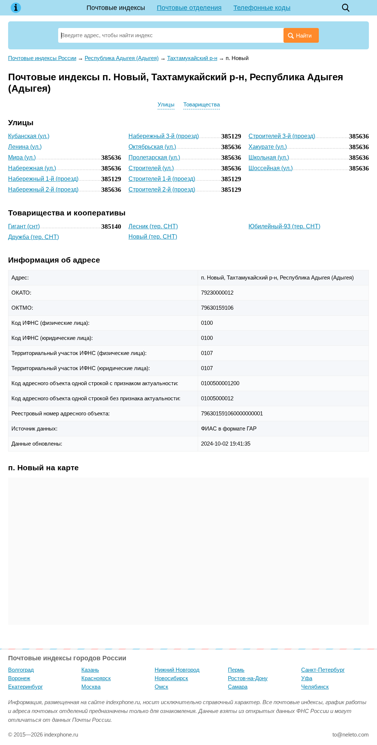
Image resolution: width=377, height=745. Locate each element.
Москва (91, 686)
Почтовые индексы (116, 7)
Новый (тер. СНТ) (152, 236)
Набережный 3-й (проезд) (163, 136)
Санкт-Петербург (323, 670)
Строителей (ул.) (151, 168)
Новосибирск (171, 678)
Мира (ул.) (22, 157)
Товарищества (201, 104)
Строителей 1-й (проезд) (161, 179)
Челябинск (315, 686)
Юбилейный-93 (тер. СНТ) (284, 226)
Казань (90, 670)
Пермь (236, 670)
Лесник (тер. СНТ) (153, 226)
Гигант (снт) (24, 226)
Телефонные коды (261, 7)
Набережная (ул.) (32, 168)
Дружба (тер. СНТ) (33, 237)
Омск (161, 686)
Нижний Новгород (177, 670)
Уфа (306, 678)
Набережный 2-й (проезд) (43, 189)
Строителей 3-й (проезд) (282, 136)
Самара (237, 686)
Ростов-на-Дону (248, 678)
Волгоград (21, 670)
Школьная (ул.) (269, 157)
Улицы (166, 104)
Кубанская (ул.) (28, 136)
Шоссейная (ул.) (271, 168)
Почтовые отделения (189, 7)
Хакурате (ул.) (268, 147)
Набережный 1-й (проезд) (43, 179)
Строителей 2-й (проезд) (161, 189)
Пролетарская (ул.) (154, 157)
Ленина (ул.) (25, 147)
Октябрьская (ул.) (152, 147)
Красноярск (96, 678)
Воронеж (19, 678)
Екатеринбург (25, 686)
